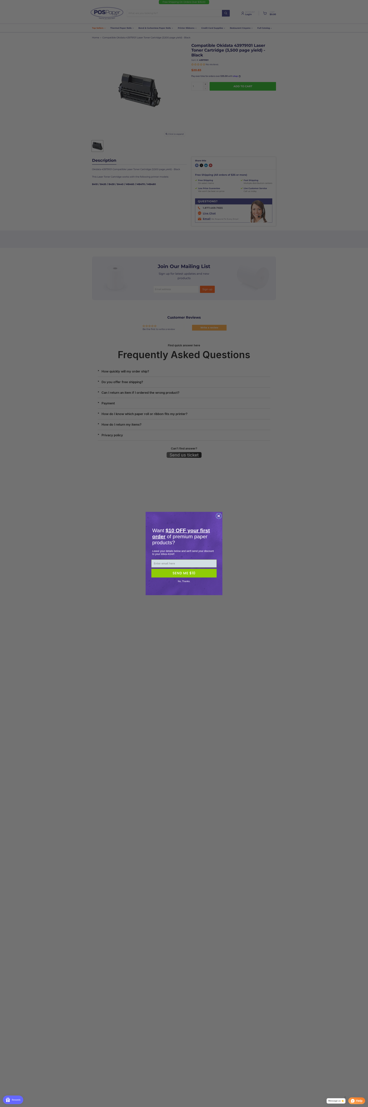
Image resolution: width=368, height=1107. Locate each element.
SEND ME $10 (184, 573)
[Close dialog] (218, 515)
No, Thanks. (184, 581)
